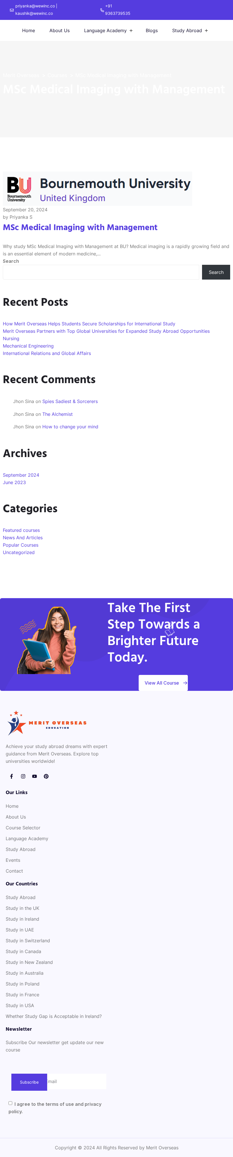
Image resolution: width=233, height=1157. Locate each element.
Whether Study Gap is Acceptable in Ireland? (54, 1016)
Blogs (152, 30)
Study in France (22, 994)
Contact (14, 871)
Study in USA (20, 1005)
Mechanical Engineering (28, 346)
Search (11, 261)
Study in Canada (23, 951)
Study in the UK (22, 908)
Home (28, 30)
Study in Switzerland (28, 940)
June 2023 (14, 482)
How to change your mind (70, 426)
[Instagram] (23, 776)
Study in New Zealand (29, 962)
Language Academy (105, 30)
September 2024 (21, 475)
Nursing (11, 338)
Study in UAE (20, 930)
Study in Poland (22, 984)
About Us (59, 30)
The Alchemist (57, 414)
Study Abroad (187, 30)
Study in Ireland (22, 919)
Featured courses (21, 530)
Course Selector (23, 827)
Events (13, 860)
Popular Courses (20, 545)
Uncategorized (19, 552)
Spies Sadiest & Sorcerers (70, 401)
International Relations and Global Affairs (47, 353)
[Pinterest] (46, 776)
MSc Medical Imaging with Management (80, 228)
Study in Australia (24, 973)
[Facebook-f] (11, 776)
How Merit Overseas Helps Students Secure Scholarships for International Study (89, 324)
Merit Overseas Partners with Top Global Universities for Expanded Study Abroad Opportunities (106, 331)
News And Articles (23, 537)
